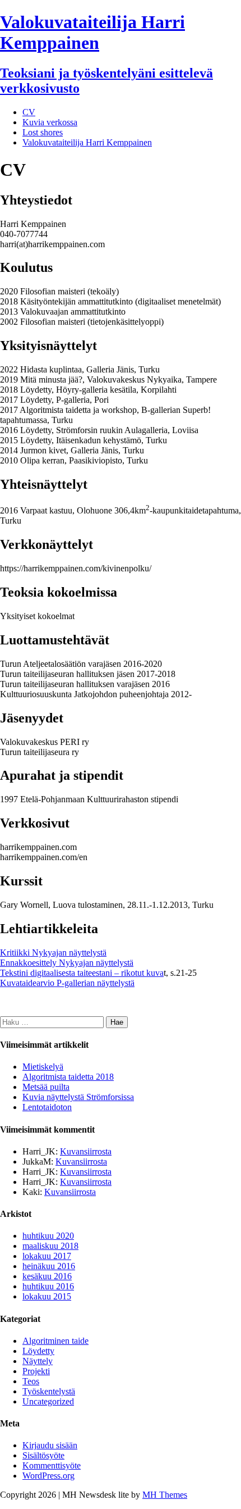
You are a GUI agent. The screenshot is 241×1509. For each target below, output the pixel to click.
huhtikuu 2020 (48, 1235)
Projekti (36, 1371)
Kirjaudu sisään (49, 1445)
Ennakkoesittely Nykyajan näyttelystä (66, 962)
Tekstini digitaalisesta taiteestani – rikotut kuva (82, 973)
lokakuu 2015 (46, 1296)
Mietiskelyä (42, 1066)
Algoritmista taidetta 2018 (68, 1076)
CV (28, 112)
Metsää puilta (45, 1087)
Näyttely (37, 1361)
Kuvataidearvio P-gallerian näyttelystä (67, 983)
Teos (30, 1381)
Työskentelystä (48, 1391)
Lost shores (42, 132)
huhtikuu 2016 (48, 1286)
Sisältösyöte (43, 1455)
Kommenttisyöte (51, 1465)
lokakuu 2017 (46, 1256)
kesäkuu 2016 (47, 1276)
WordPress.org (48, 1475)
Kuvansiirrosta (86, 1151)
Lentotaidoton (47, 1107)
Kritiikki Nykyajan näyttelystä (53, 952)
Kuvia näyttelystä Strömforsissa (78, 1097)
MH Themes (164, 1494)
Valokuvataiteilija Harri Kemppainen (87, 142)
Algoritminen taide (55, 1341)
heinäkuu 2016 (48, 1266)
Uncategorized (48, 1401)
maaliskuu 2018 (50, 1246)
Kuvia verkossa (49, 122)
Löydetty (38, 1351)
